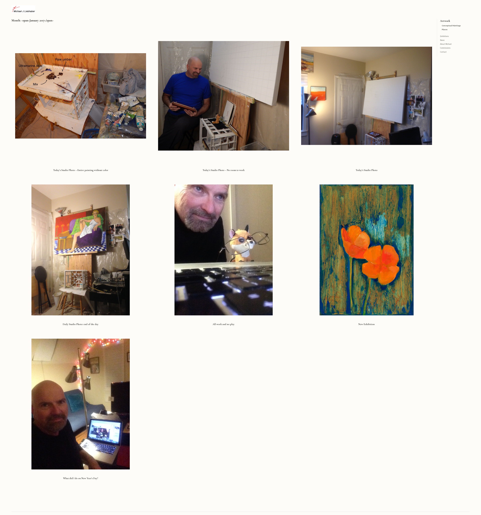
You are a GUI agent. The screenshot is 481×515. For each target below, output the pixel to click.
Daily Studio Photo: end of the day (80, 324)
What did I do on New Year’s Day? (80, 478)
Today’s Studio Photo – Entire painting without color (80, 170)
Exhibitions (444, 36)
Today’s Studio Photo (366, 170)
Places (444, 29)
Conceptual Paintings (451, 25)
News (442, 40)
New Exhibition (366, 324)
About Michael (445, 44)
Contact (443, 52)
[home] (23, 9)
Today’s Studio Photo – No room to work (224, 170)
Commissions (445, 48)
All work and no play (223, 324)
